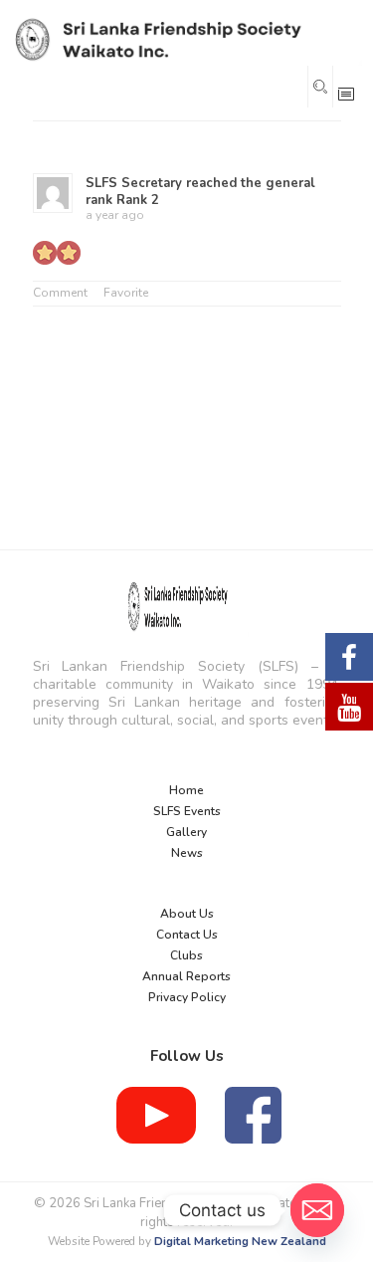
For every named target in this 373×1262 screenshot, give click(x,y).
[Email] (317, 1210)
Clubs (186, 955)
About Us (187, 914)
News (187, 853)
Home (186, 790)
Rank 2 (137, 200)
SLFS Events (187, 811)
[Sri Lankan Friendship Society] (185, 40)
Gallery (186, 832)
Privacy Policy (187, 997)
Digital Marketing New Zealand (240, 1241)
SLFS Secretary (134, 183)
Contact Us (187, 935)
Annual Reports (186, 976)
